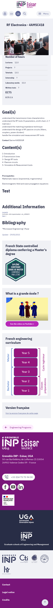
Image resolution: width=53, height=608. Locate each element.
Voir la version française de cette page (22, 413)
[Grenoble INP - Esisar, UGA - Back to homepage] (26, 5)
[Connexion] (5, 13)
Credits (6, 599)
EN (18, 13)
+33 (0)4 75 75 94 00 (22, 477)
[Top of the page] (46, 602)
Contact (6, 584)
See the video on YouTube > (22, 324)
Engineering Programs (20, 427)
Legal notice (8, 592)
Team (3, 216)
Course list (5, 212)
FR (11, 13)
